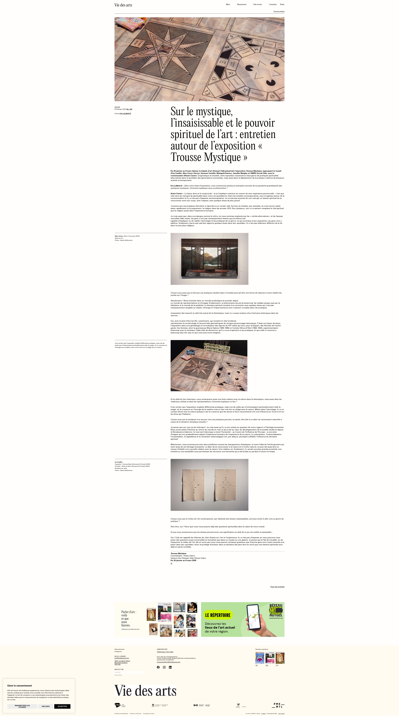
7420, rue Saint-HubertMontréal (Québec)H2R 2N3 (122, 662)
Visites (117, 107)
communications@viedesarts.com (169, 662)
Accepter (62, 706)
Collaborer (118, 651)
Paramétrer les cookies (22, 706)
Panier (282, 4)
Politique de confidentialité (121, 713)
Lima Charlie (281, 713)
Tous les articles (278, 11)
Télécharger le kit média (165, 652)
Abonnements (241, 4)
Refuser (46, 706)
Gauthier (263, 713)
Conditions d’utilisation (135, 713)
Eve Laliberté (125, 113)
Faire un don (257, 4)
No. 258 (129, 109)
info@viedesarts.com (122, 658)
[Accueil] (156, 4)
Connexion (273, 4)
